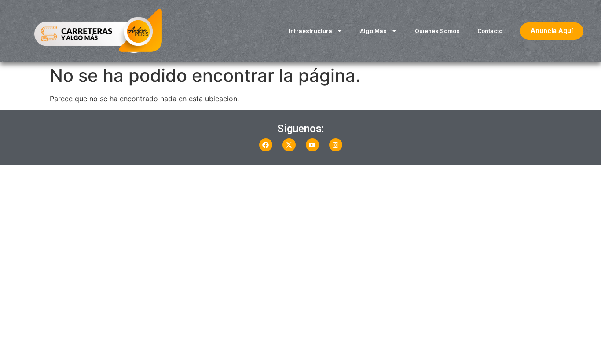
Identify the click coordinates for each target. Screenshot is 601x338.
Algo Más (373, 30)
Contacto (489, 30)
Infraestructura (310, 30)
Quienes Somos (437, 30)
